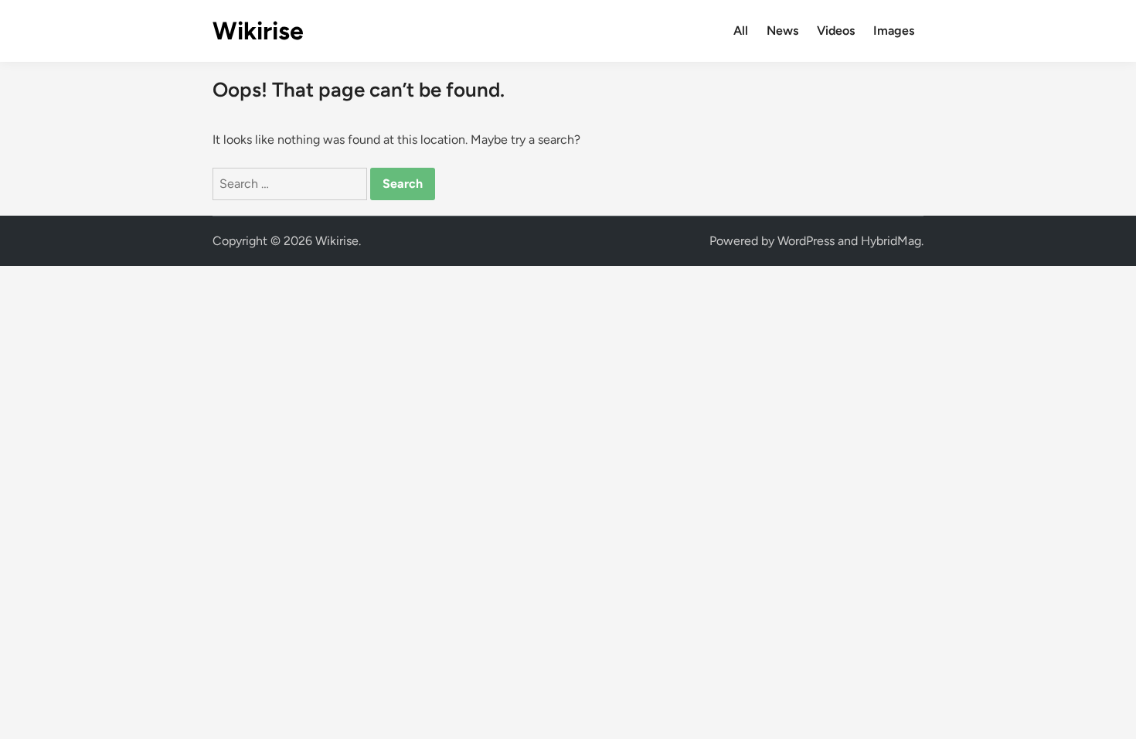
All (740, 30)
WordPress (806, 240)
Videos (836, 30)
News (782, 30)
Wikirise (258, 31)
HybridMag (891, 240)
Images (893, 30)
